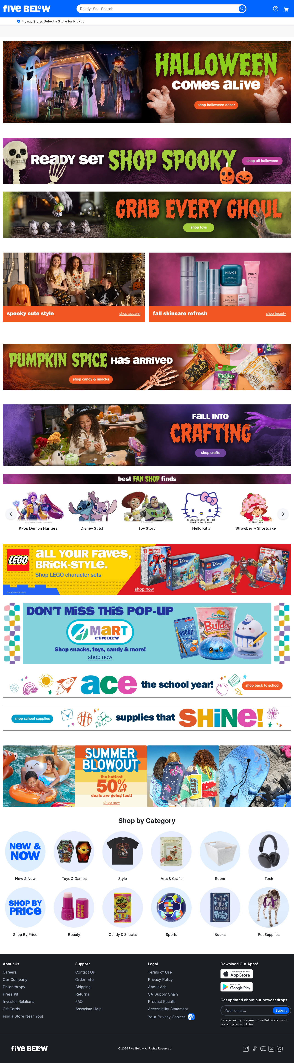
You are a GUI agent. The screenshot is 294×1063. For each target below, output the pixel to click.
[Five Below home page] (27, 8)
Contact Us (85, 972)
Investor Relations (18, 1001)
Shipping (82, 987)
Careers (10, 972)
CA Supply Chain (163, 994)
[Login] (275, 9)
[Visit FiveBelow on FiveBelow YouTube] (263, 1048)
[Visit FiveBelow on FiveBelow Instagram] (279, 1048)
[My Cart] (286, 9)
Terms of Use (160, 972)
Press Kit (10, 994)
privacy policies (242, 1024)
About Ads (157, 987)
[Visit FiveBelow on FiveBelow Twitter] (271, 1049)
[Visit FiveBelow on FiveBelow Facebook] (245, 1048)
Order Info (84, 979)
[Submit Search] (242, 8)
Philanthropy (14, 987)
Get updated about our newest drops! (254, 1000)
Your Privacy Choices (167, 1017)
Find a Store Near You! (23, 1016)
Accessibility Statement (168, 1009)
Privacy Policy (160, 979)
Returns (82, 994)
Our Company (15, 979)
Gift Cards (11, 1009)
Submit (281, 1010)
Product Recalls (161, 1001)
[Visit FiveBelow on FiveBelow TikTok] (254, 1048)
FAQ (79, 1001)
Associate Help (88, 1009)
